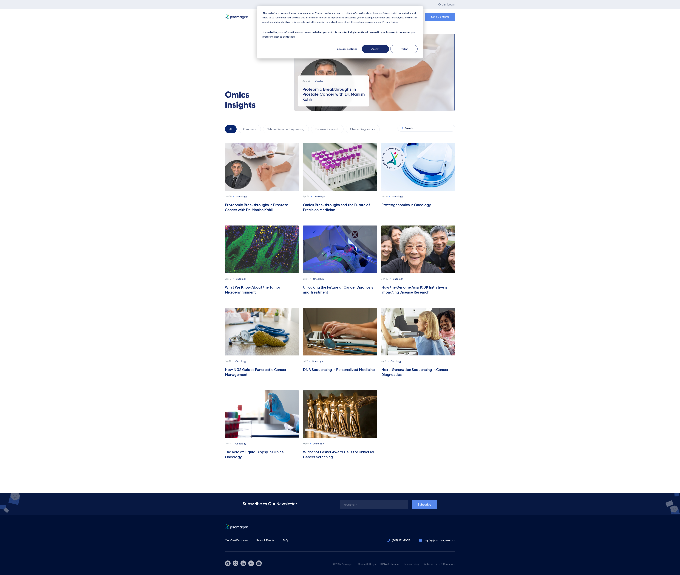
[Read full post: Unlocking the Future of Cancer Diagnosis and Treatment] (340, 249)
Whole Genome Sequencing (285, 129)
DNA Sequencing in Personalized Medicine (339, 369)
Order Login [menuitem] (446, 4)
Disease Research (327, 129)
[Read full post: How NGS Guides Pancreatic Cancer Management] (262, 331)
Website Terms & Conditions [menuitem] (439, 564)
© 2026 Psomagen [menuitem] (343, 564)
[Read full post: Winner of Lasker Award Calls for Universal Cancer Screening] (340, 414)
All (230, 129)
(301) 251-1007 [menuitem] (401, 540)
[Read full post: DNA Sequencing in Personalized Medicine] (340, 331)
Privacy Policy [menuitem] (411, 564)
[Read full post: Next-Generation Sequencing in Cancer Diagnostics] (418, 331)
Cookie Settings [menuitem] (367, 564)
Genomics (249, 129)
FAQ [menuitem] (285, 540)
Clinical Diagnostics (362, 129)
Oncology (241, 196)
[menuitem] (228, 563)
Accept (375, 48)
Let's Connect (440, 16)
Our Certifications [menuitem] (236, 540)
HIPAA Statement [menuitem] (390, 564)
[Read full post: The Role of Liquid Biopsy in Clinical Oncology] (262, 414)
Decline (404, 48)
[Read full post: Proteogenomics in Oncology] (418, 167)
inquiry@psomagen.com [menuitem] (439, 540)
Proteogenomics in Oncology (406, 204)
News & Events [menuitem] (265, 540)
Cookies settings (347, 48)
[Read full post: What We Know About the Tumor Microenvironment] (262, 249)
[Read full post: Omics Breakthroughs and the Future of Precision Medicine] (340, 167)
